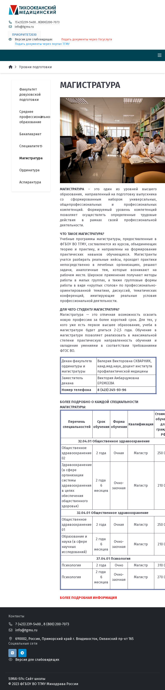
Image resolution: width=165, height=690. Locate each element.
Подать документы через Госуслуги (86, 39)
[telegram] (22, 653)
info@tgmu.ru (24, 27)
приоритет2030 (24, 35)
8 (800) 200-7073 (56, 624)
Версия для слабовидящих (33, 39)
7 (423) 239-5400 (28, 624)
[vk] (12, 653)
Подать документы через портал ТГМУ (42, 44)
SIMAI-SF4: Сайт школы (26, 679)
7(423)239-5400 (25, 22)
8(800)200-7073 (49, 22)
